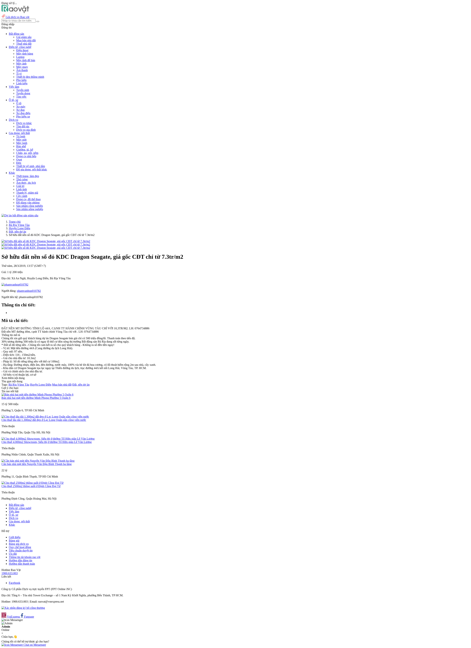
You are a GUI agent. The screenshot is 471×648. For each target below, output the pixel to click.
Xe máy (20, 106)
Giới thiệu (14, 537)
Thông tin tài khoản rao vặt (24, 557)
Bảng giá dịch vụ (19, 543)
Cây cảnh (21, 195)
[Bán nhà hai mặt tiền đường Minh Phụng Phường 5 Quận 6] (37, 394)
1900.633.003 (9, 573)
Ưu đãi (13, 553)
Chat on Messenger (34, 644)
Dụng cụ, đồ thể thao (28, 199)
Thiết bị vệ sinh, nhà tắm (30, 166)
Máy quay (22, 66)
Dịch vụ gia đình (26, 129)
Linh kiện (21, 83)
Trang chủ (15, 221)
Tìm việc (21, 96)
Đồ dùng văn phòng (28, 202)
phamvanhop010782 (29, 290)
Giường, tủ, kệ (24, 149)
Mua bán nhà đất (26, 40)
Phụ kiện (21, 80)
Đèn (18, 162)
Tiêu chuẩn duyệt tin (21, 550)
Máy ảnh (21, 63)
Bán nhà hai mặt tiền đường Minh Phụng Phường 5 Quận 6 (35, 397)
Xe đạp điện (23, 113)
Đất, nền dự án (17, 231)
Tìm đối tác (22, 126)
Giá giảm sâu (23, 37)
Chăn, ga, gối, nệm (27, 152)
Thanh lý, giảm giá (27, 192)
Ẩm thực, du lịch (26, 182)
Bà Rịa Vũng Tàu (19, 225)
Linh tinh (21, 189)
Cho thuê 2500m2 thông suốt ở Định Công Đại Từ (31, 486)
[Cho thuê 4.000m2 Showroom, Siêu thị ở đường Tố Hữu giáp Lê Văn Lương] (48, 438)
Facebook (14, 582)
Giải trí (20, 186)
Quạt (19, 159)
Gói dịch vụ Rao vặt (17, 17)
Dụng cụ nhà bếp (26, 156)
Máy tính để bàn (25, 60)
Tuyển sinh (22, 90)
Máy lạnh (21, 143)
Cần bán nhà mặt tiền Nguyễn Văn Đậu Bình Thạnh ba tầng (36, 464)
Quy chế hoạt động (20, 547)
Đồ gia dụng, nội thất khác (31, 169)
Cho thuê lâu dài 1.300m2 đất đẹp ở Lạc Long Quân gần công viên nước (43, 419)
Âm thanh (22, 70)
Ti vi (19, 73)
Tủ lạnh (20, 136)
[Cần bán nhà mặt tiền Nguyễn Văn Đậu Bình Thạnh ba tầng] (38, 460)
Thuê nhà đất (23, 43)
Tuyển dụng (23, 93)
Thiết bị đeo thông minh (30, 76)
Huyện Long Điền (19, 228)
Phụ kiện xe (23, 116)
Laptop (20, 56)
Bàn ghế (21, 146)
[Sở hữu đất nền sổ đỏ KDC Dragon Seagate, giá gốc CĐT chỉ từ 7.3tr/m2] (45, 241)
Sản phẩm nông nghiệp (29, 209)
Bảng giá (14, 540)
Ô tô (18, 103)
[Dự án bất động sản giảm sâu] (19, 215)
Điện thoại (22, 50)
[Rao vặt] (15, 12)
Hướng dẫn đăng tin (20, 560)
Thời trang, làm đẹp (27, 176)
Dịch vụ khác (24, 123)
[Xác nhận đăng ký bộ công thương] (23, 607)
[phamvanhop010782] (14, 284)
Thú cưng (22, 179)
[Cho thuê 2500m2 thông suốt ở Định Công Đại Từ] (32, 482)
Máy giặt (21, 139)
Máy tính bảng (24, 53)
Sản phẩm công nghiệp (29, 205)
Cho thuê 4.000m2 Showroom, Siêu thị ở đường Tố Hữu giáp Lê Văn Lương (46, 442)
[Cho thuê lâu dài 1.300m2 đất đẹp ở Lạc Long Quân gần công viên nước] (45, 416)
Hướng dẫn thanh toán (22, 563)
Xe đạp (20, 109)
